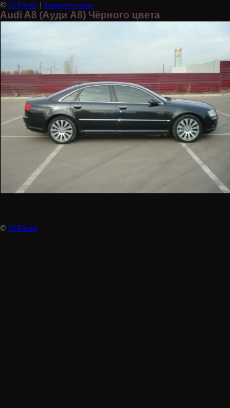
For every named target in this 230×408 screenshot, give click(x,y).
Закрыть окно (68, 4)
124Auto (22, 4)
